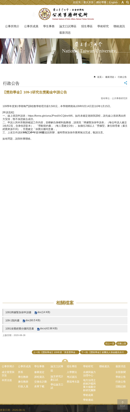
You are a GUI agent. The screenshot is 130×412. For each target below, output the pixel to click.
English (113, 2)
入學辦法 (72, 372)
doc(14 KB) (43, 312)
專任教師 (23, 377)
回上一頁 (109, 343)
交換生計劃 (40, 381)
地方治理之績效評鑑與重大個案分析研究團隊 (89, 385)
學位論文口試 (57, 386)
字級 (122, 2)
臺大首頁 (88, 2)
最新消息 (65, 32)
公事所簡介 (12, 26)
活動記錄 (121, 386)
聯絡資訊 (119, 26)
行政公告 (122, 77)
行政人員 (23, 386)
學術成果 (88, 395)
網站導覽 (101, 2)
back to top (122, 404)
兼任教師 (23, 381)
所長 (20, 372)
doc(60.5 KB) (33, 320)
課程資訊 (39, 377)
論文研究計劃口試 (57, 378)
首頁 (99, 77)
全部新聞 (121, 372)
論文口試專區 (67, 26)
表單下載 (39, 386)
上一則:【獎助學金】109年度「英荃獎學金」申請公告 (56, 352)
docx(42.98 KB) (48, 328)
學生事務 (49, 26)
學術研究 (103, 26)
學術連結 (88, 399)
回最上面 (121, 343)
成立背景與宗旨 (8, 374)
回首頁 (77, 2)
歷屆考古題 (73, 381)
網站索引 (127, 2)
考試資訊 (72, 377)
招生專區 (87, 26)
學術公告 (121, 377)
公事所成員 (31, 26)
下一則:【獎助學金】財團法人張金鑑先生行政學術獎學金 (104, 352)
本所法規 (7, 380)
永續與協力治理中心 (89, 374)
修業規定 (39, 372)
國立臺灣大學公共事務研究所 (65, 14)
